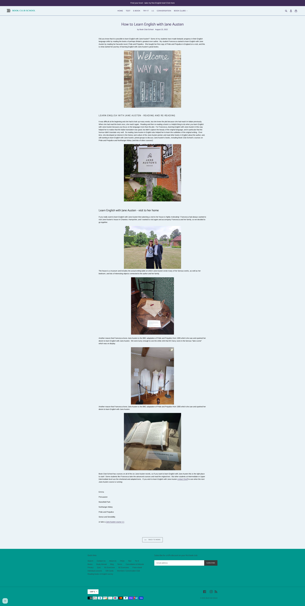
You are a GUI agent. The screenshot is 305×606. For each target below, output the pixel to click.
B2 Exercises (123, 567)
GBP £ (92, 592)
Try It (137, 561)
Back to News (154, 539)
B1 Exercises (109, 567)
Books (90, 564)
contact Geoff (182, 479)
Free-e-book (137, 567)
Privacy (91, 567)
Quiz (99, 567)
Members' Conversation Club (128, 571)
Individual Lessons (95, 571)
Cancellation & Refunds (135, 564)
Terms (119, 564)
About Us (112, 561)
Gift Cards (110, 571)
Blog (112, 564)
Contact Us (101, 561)
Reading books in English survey (100, 574)
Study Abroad (101, 564)
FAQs (122, 561)
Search (90, 561)
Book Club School (211, 598)
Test (129, 561)
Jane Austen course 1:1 (115, 522)
